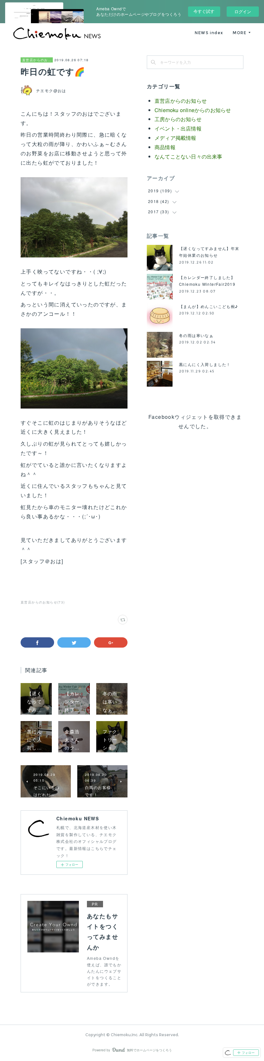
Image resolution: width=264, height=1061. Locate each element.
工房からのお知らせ (178, 119)
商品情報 (165, 147)
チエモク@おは (51, 90)
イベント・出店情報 (178, 128)
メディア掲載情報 (175, 137)
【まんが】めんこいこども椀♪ (208, 306)
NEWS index (209, 32)
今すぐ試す (203, 11)
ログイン (242, 11)
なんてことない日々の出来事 (188, 156)
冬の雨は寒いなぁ (196, 335)
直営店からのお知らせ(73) (43, 602)
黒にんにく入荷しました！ (205, 364)
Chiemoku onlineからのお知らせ (193, 110)
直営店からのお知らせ (36, 60)
